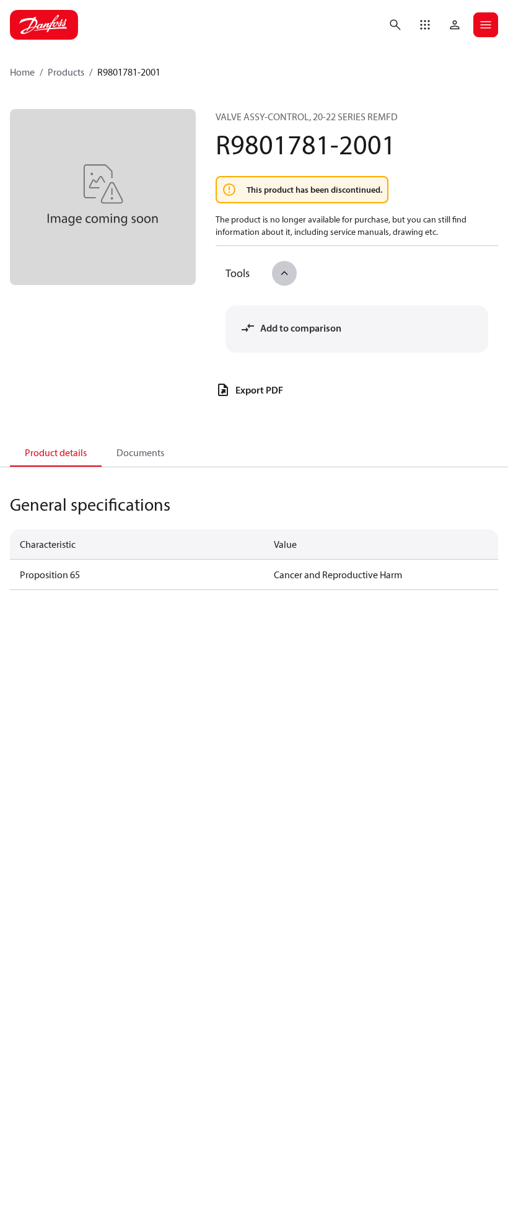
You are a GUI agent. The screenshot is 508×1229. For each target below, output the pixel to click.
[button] (425, 24)
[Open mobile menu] (485, 24)
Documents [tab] (140, 452)
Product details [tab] (56, 452)
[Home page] (44, 25)
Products (66, 72)
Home (22, 72)
